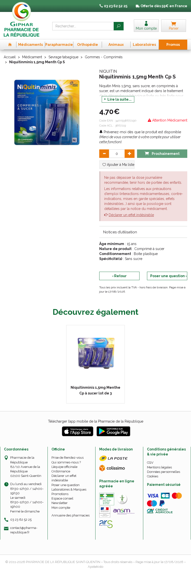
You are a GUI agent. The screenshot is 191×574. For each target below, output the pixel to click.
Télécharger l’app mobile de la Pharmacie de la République (95, 421)
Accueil (10, 57)
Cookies (152, 476)
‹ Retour (119, 276)
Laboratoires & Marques (68, 489)
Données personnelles (163, 472)
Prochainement (165, 154)
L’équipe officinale (64, 467)
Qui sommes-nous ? (66, 462)
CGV (150, 462)
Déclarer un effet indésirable (131, 215)
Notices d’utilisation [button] (120, 232)
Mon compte (60, 508)
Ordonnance (60, 471)
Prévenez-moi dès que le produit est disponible (142, 132)
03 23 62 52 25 (21, 519)
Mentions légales (159, 467)
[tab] (143, 231)
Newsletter (59, 503)
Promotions (59, 494)
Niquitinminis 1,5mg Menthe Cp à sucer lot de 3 (95, 390)
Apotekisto (95, 567)
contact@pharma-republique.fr (23, 530)
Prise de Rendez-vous (67, 457)
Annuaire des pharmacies (70, 515)
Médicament (32, 57)
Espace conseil (62, 498)
